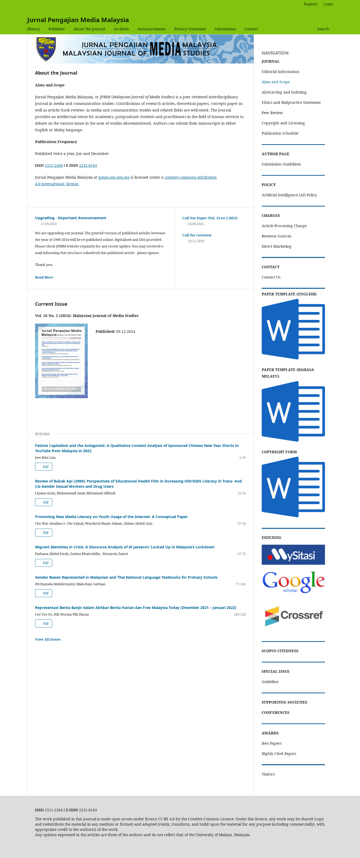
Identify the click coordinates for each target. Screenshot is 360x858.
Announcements (151, 28)
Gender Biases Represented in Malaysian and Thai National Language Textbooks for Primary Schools (126, 577)
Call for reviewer (197, 235)
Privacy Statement (190, 28)
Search (323, 28)
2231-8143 (88, 165)
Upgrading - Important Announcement (70, 217)
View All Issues (48, 639)
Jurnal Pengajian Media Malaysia (78, 19)
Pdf (45, 466)
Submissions (225, 28)
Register (311, 4)
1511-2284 (54, 165)
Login (328, 4)
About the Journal (89, 28)
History (33, 28)
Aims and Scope (276, 81)
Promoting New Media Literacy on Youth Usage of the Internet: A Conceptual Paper (111, 516)
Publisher (56, 28)
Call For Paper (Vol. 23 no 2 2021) (209, 218)
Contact (251, 28)
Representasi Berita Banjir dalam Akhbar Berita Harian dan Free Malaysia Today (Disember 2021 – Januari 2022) (135, 607)
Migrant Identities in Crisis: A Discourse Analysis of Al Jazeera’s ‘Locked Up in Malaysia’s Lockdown (125, 546)
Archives (121, 28)
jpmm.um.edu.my (114, 177)
